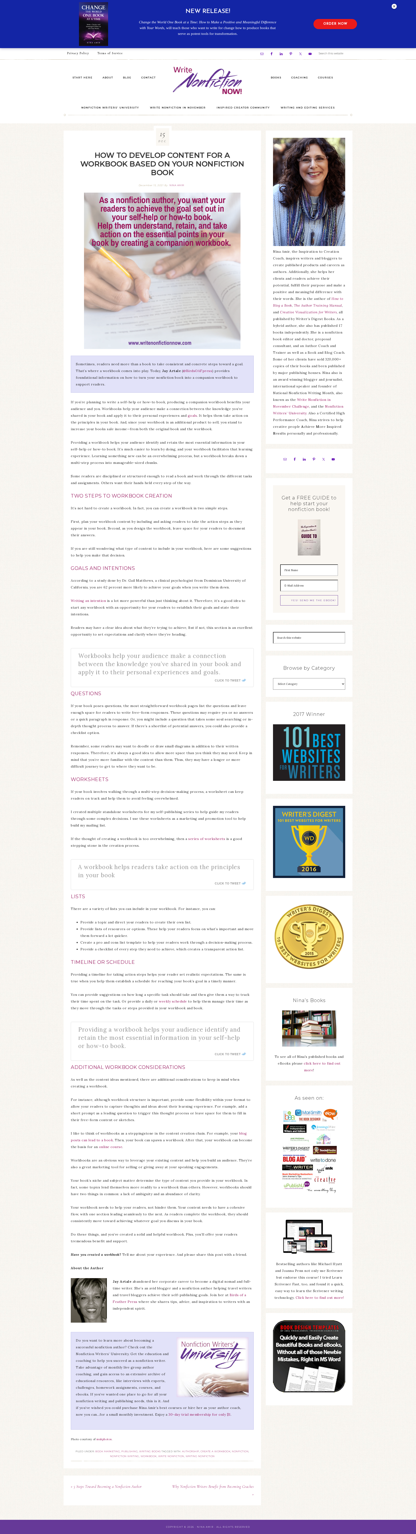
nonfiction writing (124, 1456)
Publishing (129, 1451)
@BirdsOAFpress (197, 371)
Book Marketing (107, 1451)
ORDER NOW (335, 24)
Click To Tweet (227, 680)
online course (111, 1147)
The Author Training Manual (318, 305)
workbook (149, 1456)
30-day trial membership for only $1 (200, 1414)
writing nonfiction (200, 1456)
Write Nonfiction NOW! (208, 81)
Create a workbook (216, 1451)
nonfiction (240, 1451)
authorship (190, 1451)
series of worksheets (206, 839)
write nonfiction (171, 1456)
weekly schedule (173, 1001)
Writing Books (150, 1451)
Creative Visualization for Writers (308, 312)
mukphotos (104, 1439)
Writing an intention (88, 601)
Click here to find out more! (320, 1297)
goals (192, 415)
